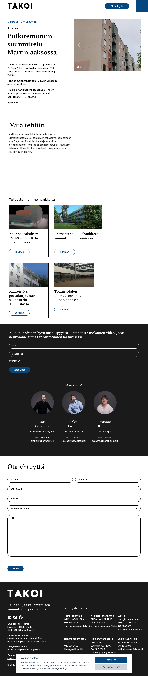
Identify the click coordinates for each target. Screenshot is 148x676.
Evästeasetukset (15, 658)
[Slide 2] (81, 67)
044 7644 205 (105, 437)
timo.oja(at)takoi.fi (73, 649)
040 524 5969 (42, 437)
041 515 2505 (73, 437)
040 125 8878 (124, 645)
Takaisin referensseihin (23, 21)
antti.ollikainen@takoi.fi (42, 440)
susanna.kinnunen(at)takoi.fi (105, 626)
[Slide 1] (78, 67)
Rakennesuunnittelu (75, 638)
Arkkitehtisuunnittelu (102, 615)
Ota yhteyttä (116, 6)
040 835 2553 (71, 645)
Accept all (111, 660)
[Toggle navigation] (142, 6)
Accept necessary (111, 667)
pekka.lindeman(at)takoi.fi (130, 649)
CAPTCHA (14, 360)
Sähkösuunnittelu (127, 638)
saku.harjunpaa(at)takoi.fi (77, 626)
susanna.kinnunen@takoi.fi (105, 440)
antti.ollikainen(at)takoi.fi (130, 629)
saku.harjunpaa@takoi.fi (73, 440)
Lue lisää (19, 251)
